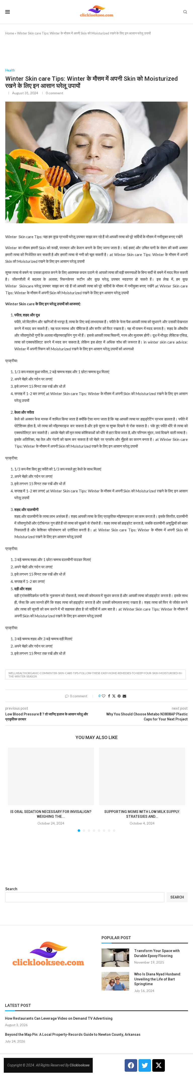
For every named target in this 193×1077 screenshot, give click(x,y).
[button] (14, 789)
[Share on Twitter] (114, 696)
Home (9, 33)
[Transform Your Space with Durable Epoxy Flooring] (115, 958)
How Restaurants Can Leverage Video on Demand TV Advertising (59, 1018)
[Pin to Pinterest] (119, 696)
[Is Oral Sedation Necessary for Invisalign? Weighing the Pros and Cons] (51, 776)
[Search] (185, 12)
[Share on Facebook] (109, 696)
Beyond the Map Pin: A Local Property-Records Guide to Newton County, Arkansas (72, 1034)
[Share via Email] (124, 696)
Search (11, 888)
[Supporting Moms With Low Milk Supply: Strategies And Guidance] (142, 776)
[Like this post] (103, 696)
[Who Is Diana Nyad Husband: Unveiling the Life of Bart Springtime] (115, 981)
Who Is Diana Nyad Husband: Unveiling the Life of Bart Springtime (157, 979)
